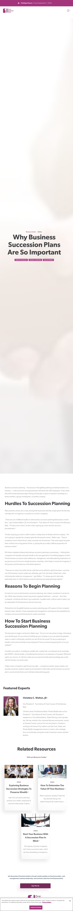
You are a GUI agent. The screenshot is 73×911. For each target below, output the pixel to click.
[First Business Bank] (36, 895)
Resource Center (31, 232)
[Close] (70, 901)
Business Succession (21, 260)
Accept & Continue (35, 907)
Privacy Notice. (47, 902)
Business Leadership (35, 260)
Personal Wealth (48, 260)
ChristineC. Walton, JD (35, 698)
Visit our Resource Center (36, 757)
